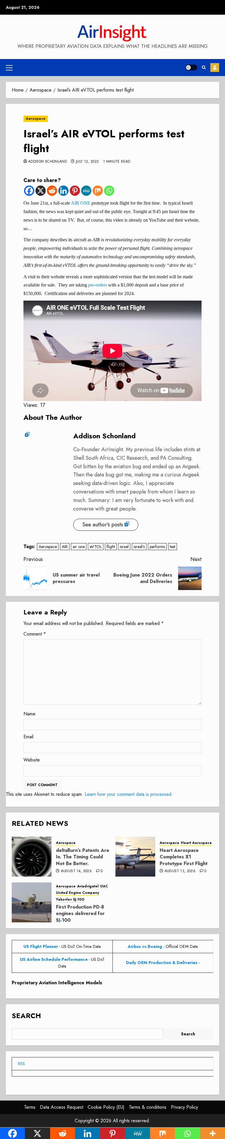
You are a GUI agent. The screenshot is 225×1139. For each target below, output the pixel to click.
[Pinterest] (75, 191)
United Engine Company (77, 892)
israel (124, 547)
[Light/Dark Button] (191, 67)
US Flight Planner (40, 946)
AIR (65, 547)
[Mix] (98, 191)
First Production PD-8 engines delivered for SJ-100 (80, 914)
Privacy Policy (184, 1107)
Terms (29, 1107)
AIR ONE (80, 202)
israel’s (139, 547)
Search (26, 1015)
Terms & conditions (147, 1107)
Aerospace (35, 118)
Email (28, 736)
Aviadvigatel (88, 886)
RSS (21, 1063)
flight (111, 547)
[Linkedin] (63, 191)
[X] (40, 191)
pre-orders (97, 284)
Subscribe (214, 67)
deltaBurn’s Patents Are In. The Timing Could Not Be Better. (82, 857)
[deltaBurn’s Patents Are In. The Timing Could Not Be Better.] (32, 857)
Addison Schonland (47, 161)
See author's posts (102, 524)
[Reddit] (52, 191)
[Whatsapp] (109, 191)
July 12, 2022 (87, 161)
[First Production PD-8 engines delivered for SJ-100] (32, 902)
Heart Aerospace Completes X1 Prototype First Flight (183, 857)
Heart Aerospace (196, 842)
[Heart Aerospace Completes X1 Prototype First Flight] (135, 857)
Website (31, 759)
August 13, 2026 (180, 871)
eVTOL (96, 547)
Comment (34, 634)
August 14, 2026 (76, 871)
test (172, 547)
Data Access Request (61, 1107)
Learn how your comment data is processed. (129, 794)
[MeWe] (86, 191)
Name (29, 713)
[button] (9, 67)
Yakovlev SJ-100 (70, 899)
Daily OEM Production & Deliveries (161, 963)
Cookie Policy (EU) (106, 1107)
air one (79, 547)
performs (157, 547)
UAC (104, 886)
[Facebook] (29, 191)
